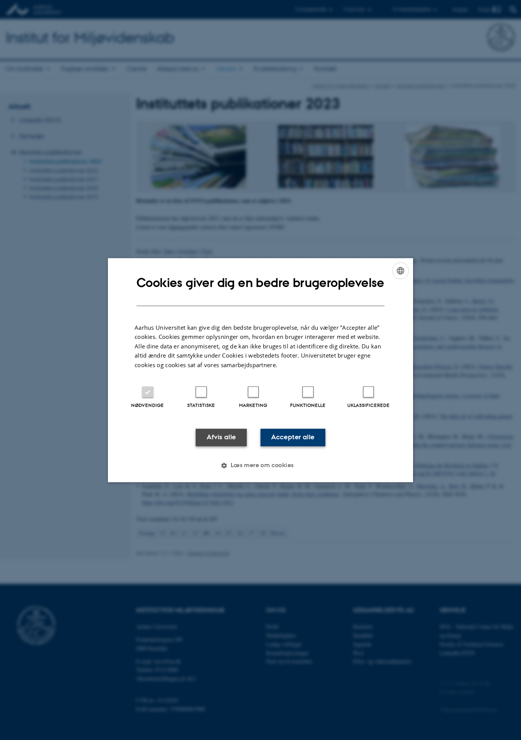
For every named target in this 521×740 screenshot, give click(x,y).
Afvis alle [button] (221, 437)
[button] (260, 465)
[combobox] (400, 270)
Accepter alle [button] (292, 437)
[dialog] (260, 370)
